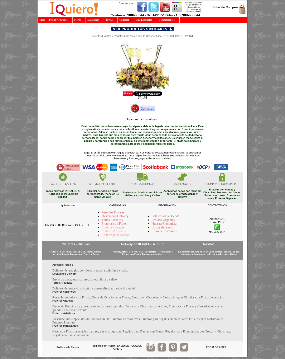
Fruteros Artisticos (114, 231)
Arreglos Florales (113, 212)
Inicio (42, 19)
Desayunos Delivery (115, 216)
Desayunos (93, 19)
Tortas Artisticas (112, 220)
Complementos (167, 19)
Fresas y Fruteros (58, 19)
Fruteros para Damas (115, 235)
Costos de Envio (162, 227)
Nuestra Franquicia (164, 223)
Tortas (109, 19)
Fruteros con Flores (114, 223)
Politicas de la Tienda (165, 216)
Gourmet (124, 19)
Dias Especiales (144, 19)
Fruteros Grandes (113, 227)
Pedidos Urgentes (163, 220)
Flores (77, 19)
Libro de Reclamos (164, 231)
